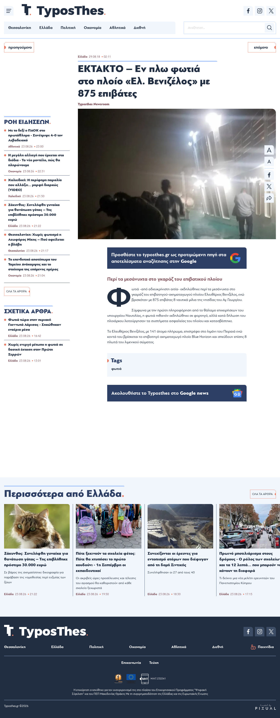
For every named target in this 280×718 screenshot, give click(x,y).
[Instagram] (259, 11)
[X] (271, 11)
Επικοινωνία (131, 662)
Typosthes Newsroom (93, 104)
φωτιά (116, 368)
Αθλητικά (117, 27)
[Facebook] (248, 11)
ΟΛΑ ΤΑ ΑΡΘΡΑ (16, 291)
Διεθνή (140, 27)
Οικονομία (92, 27)
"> (168, 258)
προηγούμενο (20, 47)
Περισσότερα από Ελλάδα (63, 494)
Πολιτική (68, 27)
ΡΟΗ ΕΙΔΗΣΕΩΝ (26, 122)
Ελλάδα (45, 27)
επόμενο (261, 47)
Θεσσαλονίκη (19, 27)
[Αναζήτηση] (269, 27)
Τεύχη (154, 662)
